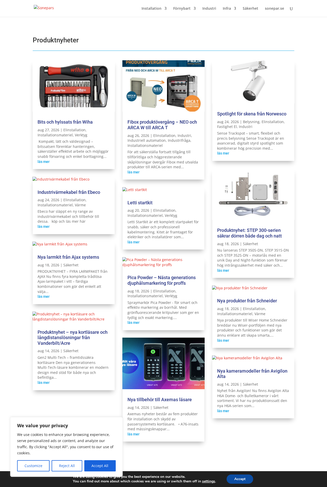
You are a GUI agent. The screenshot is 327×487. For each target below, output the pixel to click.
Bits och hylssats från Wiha (65, 122)
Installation (151, 9)
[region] (66, 447)
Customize (33, 465)
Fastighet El (227, 126)
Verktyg (81, 135)
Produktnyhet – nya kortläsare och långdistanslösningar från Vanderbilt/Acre (73, 337)
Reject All (67, 465)
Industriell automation (146, 140)
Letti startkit (140, 202)
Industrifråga (179, 140)
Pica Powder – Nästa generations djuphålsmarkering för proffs (161, 280)
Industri (209, 9)
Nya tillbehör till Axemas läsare (159, 399)
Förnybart (182, 9)
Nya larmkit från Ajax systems (68, 257)
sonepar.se (274, 9)
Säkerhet (250, 9)
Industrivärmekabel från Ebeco (69, 192)
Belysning (251, 121)
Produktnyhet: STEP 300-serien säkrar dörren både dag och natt (249, 233)
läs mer (44, 162)
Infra (227, 9)
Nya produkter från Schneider (247, 300)
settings (208, 481)
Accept (240, 479)
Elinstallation (74, 129)
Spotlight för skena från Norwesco (251, 113)
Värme (80, 205)
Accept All (99, 465)
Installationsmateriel (55, 135)
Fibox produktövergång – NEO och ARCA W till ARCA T (162, 124)
